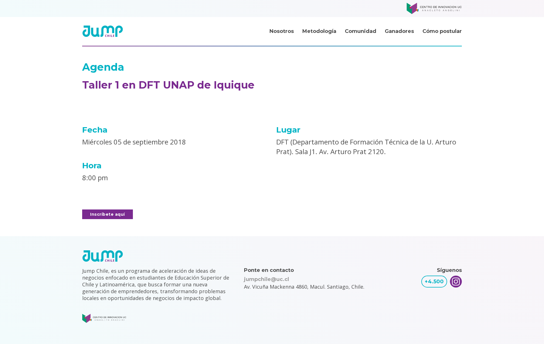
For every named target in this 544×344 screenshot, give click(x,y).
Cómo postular (442, 31)
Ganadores (399, 31)
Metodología (319, 31)
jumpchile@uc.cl (266, 279)
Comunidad (360, 31)
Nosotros (281, 31)
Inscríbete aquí (107, 214)
